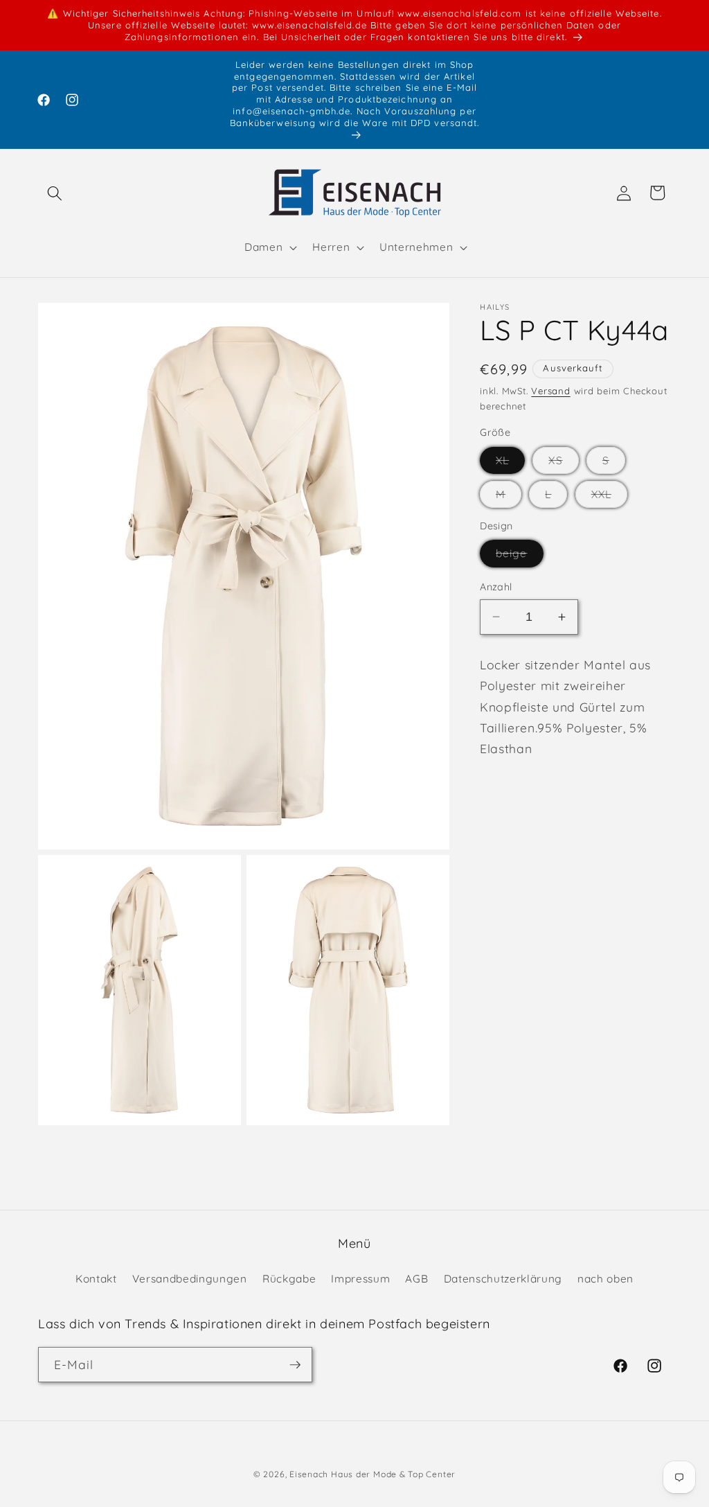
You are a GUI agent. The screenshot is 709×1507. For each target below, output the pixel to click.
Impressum (360, 1278)
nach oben (605, 1278)
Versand (550, 390)
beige (520, 556)
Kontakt (96, 1278)
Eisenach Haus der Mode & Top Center (372, 1474)
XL (510, 463)
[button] (54, 192)
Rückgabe (289, 1278)
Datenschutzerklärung (503, 1278)
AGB (416, 1278)
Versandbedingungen (189, 1278)
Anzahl (496, 587)
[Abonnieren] (295, 1365)
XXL (609, 497)
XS (563, 463)
